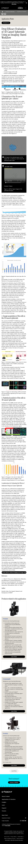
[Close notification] (26, 3)
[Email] (25, 818)
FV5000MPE (6, 679)
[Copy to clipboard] (2, 14)
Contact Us (6, 23)
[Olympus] (20, 8)
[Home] (2, 11)
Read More (14, 4)
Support (4, 808)
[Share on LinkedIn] (5, 14)
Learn (3, 805)
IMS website (7, 825)
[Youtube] (25, 821)
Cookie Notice (20, 836)
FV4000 (5, 733)
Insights (4, 802)
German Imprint (20, 838)
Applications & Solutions (8, 799)
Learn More (14, 656)
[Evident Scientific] (5, 8)
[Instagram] (20, 821)
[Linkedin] (23, 821)
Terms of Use (6, 836)
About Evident (6, 796)
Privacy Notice (13, 836)
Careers (4, 811)
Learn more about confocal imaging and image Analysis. (14, 572)
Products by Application (10, 11)
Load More (14, 771)
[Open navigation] (26, 8)
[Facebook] (22, 821)
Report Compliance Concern (9, 838)
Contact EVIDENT (14, 782)
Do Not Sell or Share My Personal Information (14, 840)
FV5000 (5, 619)
